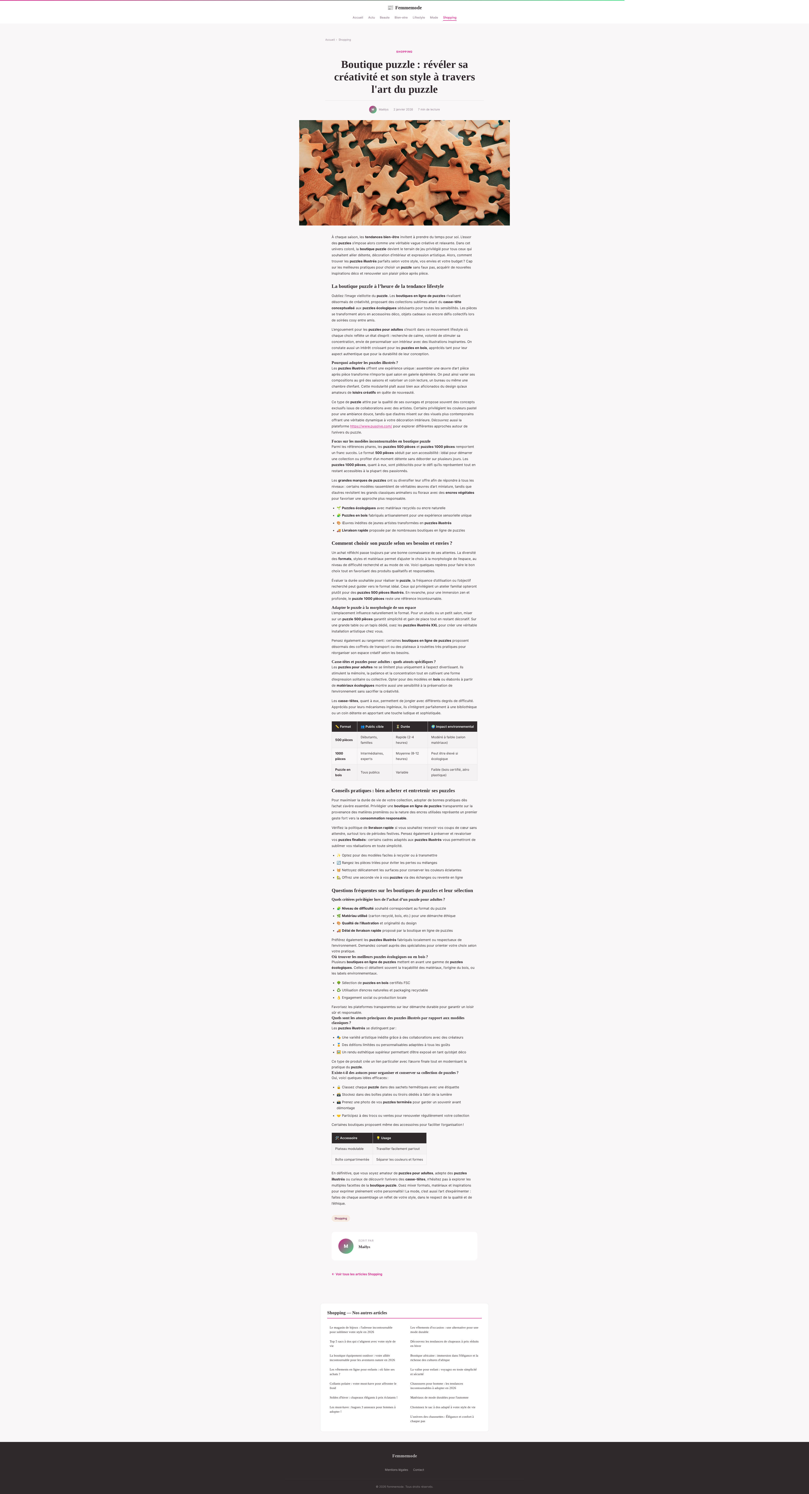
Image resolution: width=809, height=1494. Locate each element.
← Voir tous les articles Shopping (357, 1274)
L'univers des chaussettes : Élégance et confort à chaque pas (442, 1419)
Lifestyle (419, 17)
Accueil (358, 17)
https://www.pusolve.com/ (371, 426)
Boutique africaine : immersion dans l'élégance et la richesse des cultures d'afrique (444, 1358)
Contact (418, 1469)
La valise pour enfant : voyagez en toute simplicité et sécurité (443, 1372)
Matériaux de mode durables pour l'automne (439, 1397)
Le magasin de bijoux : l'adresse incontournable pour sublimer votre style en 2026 (361, 1330)
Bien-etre (401, 17)
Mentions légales (396, 1469)
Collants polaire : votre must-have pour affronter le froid (363, 1386)
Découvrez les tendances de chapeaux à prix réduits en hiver (444, 1344)
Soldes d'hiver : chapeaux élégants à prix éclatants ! (364, 1397)
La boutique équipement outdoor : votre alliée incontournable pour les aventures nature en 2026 (362, 1358)
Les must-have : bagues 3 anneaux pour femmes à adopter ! (363, 1409)
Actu (371, 17)
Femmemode (404, 7)
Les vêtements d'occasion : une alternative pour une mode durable (444, 1330)
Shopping (450, 17)
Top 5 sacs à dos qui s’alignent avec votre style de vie (363, 1344)
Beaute (385, 17)
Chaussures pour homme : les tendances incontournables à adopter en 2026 (436, 1386)
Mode (434, 17)
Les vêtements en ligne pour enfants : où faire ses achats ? (362, 1372)
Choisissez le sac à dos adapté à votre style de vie (442, 1407)
